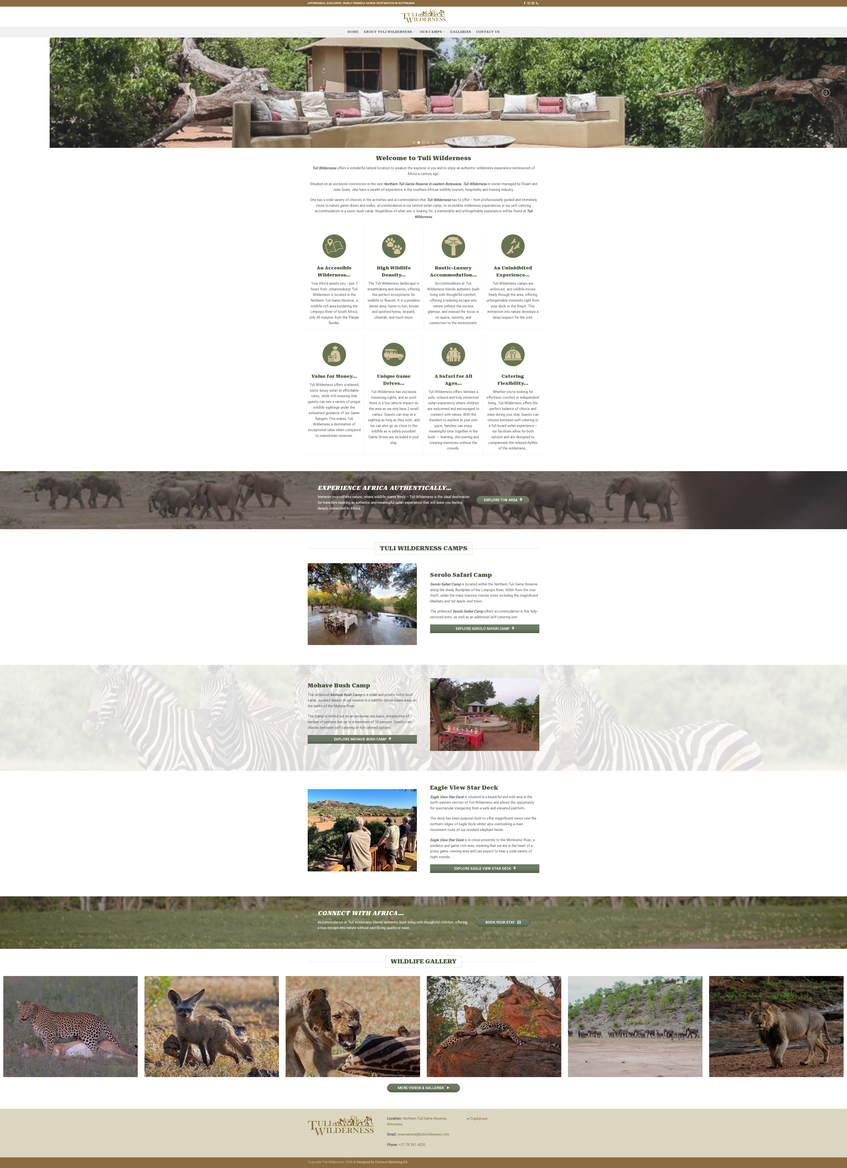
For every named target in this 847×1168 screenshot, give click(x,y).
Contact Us (488, 32)
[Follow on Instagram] (528, 3)
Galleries (460, 32)
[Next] (826, 93)
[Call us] (537, 3)
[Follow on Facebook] (524, 3)
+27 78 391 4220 (412, 1145)
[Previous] (21, 93)
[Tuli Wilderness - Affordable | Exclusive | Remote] (423, 16)
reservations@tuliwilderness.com (423, 1134)
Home (353, 32)
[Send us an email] (533, 3)
